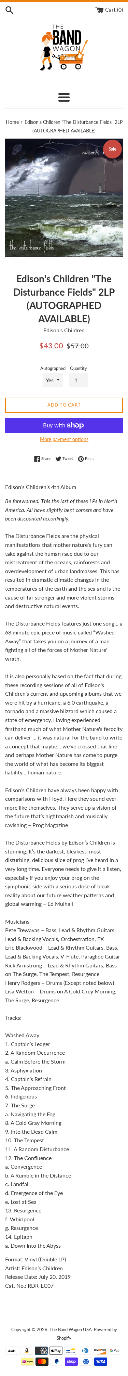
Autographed (53, 368)
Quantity (78, 368)
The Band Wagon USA (70, 1329)
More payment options (64, 439)
